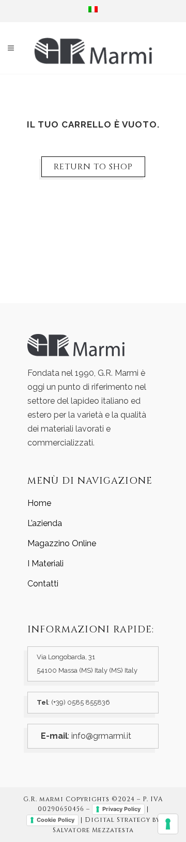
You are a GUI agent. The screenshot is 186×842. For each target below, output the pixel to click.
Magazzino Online (61, 543)
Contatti (42, 584)
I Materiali (45, 563)
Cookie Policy (55, 819)
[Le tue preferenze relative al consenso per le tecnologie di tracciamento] (168, 824)
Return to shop (93, 166)
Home (39, 503)
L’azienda (44, 523)
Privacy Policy (121, 809)
